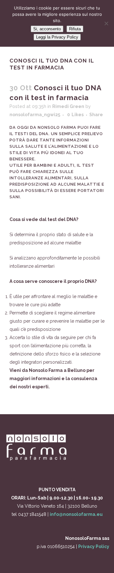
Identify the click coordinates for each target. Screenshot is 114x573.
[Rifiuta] (106, 23)
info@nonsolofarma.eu (76, 514)
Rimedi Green (68, 106)
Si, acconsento (47, 29)
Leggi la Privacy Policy (57, 37)
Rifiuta (75, 29)
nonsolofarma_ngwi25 (35, 114)
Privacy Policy (93, 546)
